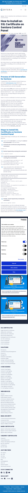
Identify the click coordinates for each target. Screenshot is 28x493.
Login (25, 6)
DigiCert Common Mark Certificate (8, 430)
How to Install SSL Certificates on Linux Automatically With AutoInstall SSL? (14, 291)
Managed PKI (3, 355)
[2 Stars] (3, 33)
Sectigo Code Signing (5, 379)
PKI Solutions (3, 350)
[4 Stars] (5, 33)
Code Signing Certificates (6, 386)
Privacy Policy (7, 487)
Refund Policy (9, 489)
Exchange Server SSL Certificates (8, 337)
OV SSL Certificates (5, 342)
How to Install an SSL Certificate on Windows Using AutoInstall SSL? (14, 316)
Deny (14, 272)
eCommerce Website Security (7, 399)
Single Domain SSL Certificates (7, 330)
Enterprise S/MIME (4, 358)
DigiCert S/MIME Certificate (7, 423)
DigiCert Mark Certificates (6, 432)
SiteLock (2, 394)
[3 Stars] (4, 33)
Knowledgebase (4, 461)
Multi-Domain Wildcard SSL (6, 335)
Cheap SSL (3, 438)
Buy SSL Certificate (5, 443)
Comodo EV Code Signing (6, 374)
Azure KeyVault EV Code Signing (8, 384)
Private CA (3, 353)
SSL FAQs (3, 456)
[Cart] (21, 9)
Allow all (14, 263)
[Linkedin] (6, 472)
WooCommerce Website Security (8, 404)
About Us (3, 463)
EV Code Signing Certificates (7, 388)
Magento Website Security (7, 395)
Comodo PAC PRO (5, 420)
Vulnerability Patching (5, 411)
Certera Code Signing (5, 369)
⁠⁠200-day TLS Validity (7, 1)
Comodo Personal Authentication (8, 418)
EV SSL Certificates (5, 344)
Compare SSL (4, 445)
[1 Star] (1, 33)
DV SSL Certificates (5, 340)
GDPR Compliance (17, 489)
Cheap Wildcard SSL (5, 440)
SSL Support (3, 452)
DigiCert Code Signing (6, 376)
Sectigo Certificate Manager (7, 360)
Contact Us (3, 457)
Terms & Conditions (15, 487)
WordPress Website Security (7, 400)
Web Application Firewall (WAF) (8, 409)
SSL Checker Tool (20, 210)
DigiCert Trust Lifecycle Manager (8, 363)
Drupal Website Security (6, 397)
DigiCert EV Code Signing (6, 378)
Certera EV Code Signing (6, 371)
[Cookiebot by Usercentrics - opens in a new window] (21, 220)
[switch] (25, 246)
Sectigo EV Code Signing (6, 381)
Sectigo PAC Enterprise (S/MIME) (8, 422)
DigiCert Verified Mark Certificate (8, 429)
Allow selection (14, 267)
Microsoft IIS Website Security (7, 402)
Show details (21, 259)
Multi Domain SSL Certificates (7, 333)
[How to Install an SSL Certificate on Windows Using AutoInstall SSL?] (14, 305)
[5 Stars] (7, 33)
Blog (2, 459)
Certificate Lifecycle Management (8, 351)
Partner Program (4, 464)
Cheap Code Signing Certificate (8, 441)
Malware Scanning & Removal (7, 406)
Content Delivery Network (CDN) (8, 407)
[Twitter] (4, 472)
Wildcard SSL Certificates (6, 332)
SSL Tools (3, 454)
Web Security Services (6, 466)
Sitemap (22, 487)
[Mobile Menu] (25, 10)
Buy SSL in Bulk (4, 446)
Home (2, 16)
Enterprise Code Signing (6, 356)
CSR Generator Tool (11, 83)
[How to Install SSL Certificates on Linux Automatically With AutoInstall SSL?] (14, 281)
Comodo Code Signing (6, 372)
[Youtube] (9, 472)
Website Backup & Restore (7, 412)
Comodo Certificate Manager (7, 361)
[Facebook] (1, 472)
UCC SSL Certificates (5, 339)
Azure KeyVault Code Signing (7, 383)
